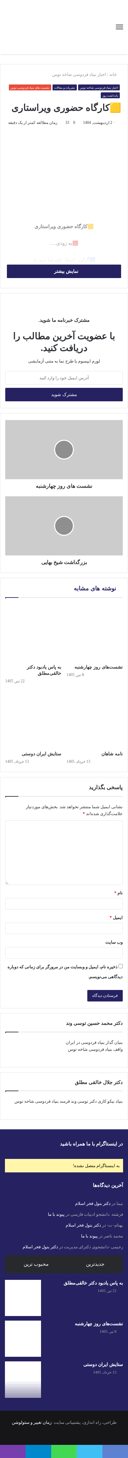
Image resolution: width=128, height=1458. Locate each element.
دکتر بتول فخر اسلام (93, 1203)
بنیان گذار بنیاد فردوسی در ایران (94, 1042)
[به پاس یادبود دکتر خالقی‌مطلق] (33, 632)
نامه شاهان (112, 753)
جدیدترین (95, 1264)
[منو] (119, 27)
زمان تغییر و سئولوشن (32, 1422)
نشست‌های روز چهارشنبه (99, 667)
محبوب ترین (36, 1264)
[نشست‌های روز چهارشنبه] (95, 632)
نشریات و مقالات (64, 87)
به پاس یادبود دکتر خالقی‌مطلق (93, 1283)
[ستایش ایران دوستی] (33, 719)
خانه (113, 74)
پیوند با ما (56, 1214)
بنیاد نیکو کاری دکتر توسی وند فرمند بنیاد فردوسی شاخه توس (68, 1101)
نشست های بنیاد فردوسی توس (30, 87)
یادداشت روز (110, 95)
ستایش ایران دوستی (41, 753)
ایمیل (116, 917)
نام (118, 892)
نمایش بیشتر (65, 271)
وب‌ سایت (114, 942)
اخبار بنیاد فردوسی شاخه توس (79, 74)
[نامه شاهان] (95, 719)
